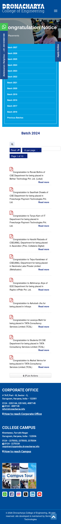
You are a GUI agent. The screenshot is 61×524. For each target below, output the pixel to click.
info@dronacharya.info (13, 409)
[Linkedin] (32, 494)
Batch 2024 (12, 65)
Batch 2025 (12, 59)
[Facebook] (5, 494)
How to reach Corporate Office (23, 413)
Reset (14, 150)
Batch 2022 (12, 76)
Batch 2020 (12, 88)
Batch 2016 (12, 111)
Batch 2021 (12, 82)
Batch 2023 (12, 70)
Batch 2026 (12, 53)
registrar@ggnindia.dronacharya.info (20, 446)
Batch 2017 (12, 105)
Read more (43, 182)
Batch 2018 (12, 100)
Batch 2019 (12, 94)
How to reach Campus (17, 451)
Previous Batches (15, 117)
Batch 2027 (12, 47)
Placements (13, 35)
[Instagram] (18, 494)
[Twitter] (25, 494)
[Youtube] (39, 494)
